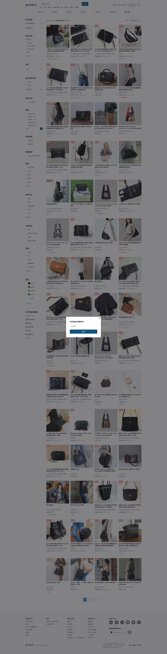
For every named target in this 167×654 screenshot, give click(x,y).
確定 (83, 331)
